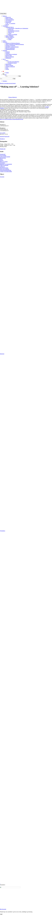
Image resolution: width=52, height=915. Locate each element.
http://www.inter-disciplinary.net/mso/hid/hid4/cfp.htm (11, 119)
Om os (4, 59)
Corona (9, 33)
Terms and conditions (4, 169)
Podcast (7, 24)
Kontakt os (2, 138)
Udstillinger (5, 25)
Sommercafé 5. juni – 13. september (10, 23)
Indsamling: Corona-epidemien (12, 46)
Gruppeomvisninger (9, 19)
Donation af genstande (10, 45)
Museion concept (3, 83)
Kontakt (7, 69)
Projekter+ (7, 53)
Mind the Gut (11, 32)
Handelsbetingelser (4, 167)
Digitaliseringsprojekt (10, 49)
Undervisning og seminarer (11, 54)
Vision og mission (9, 65)
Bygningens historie (12, 62)
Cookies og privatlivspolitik (6, 171)
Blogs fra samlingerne (10, 48)
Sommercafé (2, 154)
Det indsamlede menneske (13, 30)
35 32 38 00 (2, 132)
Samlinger (5, 42)
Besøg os (5, 16)
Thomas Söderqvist (12, 97)
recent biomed (13, 83)
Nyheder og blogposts (10, 66)
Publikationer (8, 58)
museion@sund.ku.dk (4, 136)
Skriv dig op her (3, 909)
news (8, 83)
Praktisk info (8, 17)
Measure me (10, 29)
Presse (6, 67)
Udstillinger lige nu (9, 27)
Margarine (10, 38)
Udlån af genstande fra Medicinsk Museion (14, 44)
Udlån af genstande (4, 165)
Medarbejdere (8, 64)
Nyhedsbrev (2, 162)
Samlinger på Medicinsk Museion (12, 43)
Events (4, 40)
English (7, 72)
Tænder (9, 39)
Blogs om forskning (9, 56)
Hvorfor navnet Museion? (13, 61)
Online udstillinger (9, 35)
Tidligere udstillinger (9, 37)
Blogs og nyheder (4, 161)
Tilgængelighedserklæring (5, 170)
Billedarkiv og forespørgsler (6, 164)
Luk (1, 914)
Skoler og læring (9, 18)
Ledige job (2, 166)
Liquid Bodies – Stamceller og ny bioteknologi (18, 28)
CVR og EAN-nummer (5, 156)
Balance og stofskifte (12, 34)
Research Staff (8, 55)
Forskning (5, 50)
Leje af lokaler (8, 21)
